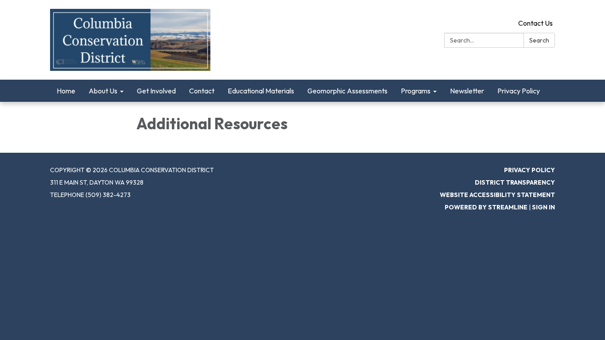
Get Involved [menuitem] (156, 90)
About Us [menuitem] (103, 90)
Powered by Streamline (486, 207)
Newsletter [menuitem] (467, 90)
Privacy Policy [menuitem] (518, 90)
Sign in (543, 207)
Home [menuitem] (66, 90)
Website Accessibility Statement (497, 195)
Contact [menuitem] (201, 90)
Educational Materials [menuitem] (261, 90)
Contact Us (535, 23)
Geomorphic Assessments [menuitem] (347, 90)
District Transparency (515, 182)
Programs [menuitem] (415, 90)
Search (539, 40)
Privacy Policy (529, 170)
